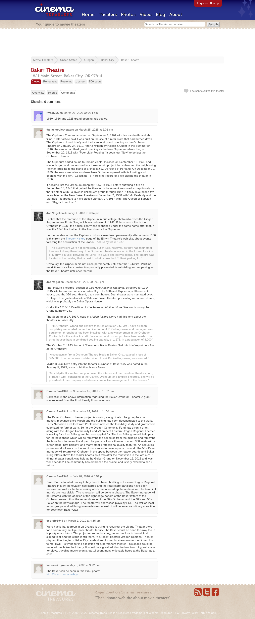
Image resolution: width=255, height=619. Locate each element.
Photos (128, 14)
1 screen (80, 81)
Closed (36, 81)
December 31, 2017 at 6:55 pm (84, 281)
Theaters (108, 14)
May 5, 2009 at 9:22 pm (85, 565)
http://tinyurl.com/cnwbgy (62, 574)
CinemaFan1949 (57, 391)
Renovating (50, 81)
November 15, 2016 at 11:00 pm (93, 411)
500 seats (95, 81)
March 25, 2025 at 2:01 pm (96, 129)
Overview (38, 92)
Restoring (66, 81)
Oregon (89, 59)
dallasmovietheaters (60, 129)
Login (200, 3)
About (175, 14)
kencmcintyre (55, 565)
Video (146, 14)
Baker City (107, 59)
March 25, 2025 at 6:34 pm (81, 112)
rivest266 (52, 112)
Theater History (75, 238)
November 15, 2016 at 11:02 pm (93, 391)
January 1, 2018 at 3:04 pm (82, 213)
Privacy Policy (189, 612)
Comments (68, 92)
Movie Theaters (43, 59)
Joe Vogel (53, 213)
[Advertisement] (127, 43)
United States (68, 59)
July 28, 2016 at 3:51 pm (88, 476)
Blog (160, 14)
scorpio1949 (54, 520)
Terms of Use (207, 612)
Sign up (214, 3)
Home (88, 14)
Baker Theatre (130, 59)
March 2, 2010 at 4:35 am (84, 520)
